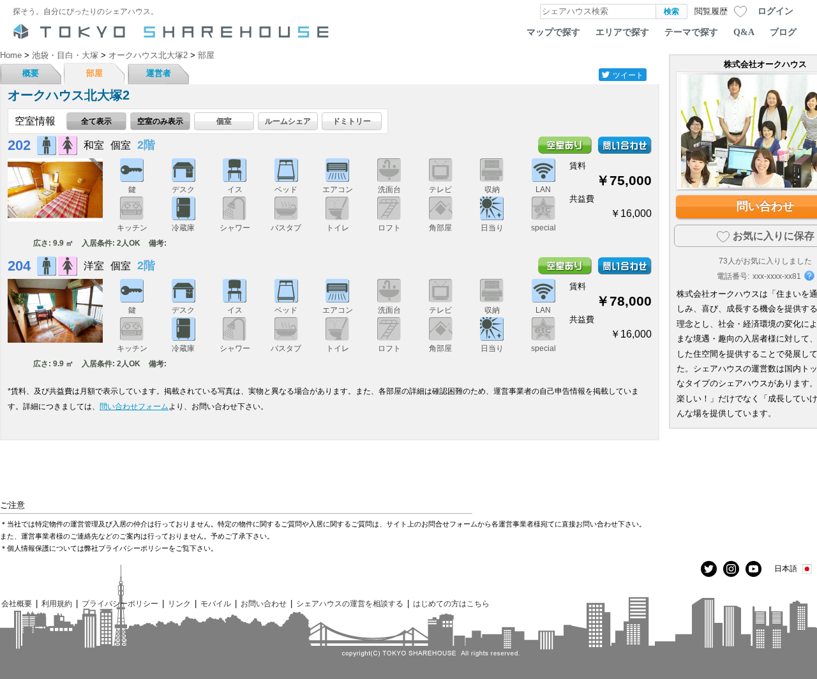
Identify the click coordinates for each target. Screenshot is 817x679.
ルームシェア (288, 121)
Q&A (743, 32)
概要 (30, 73)
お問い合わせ (264, 603)
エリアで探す (622, 32)
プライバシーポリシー (120, 603)
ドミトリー (352, 121)
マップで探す (553, 32)
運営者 (158, 73)
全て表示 (96, 121)
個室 (224, 121)
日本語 (785, 568)
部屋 (94, 73)
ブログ (783, 32)
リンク (179, 603)
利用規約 (56, 603)
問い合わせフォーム (134, 406)
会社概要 (16, 603)
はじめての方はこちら (451, 603)
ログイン (775, 11)
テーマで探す (691, 32)
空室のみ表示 (160, 121)
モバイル (215, 603)
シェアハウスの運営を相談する (349, 603)
